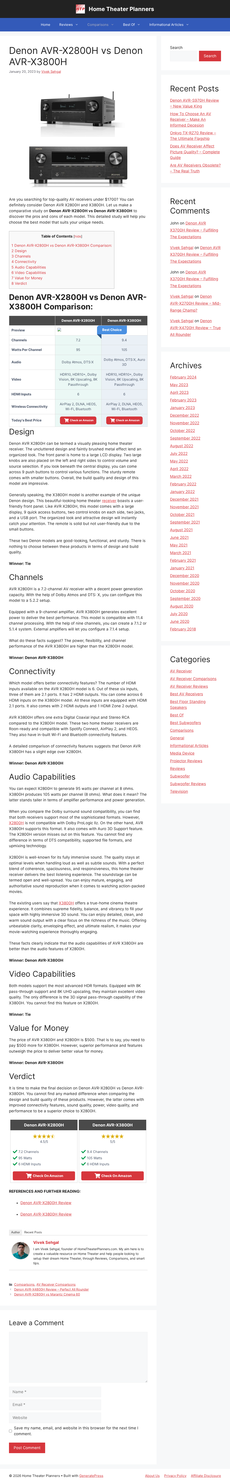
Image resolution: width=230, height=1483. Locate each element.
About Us (152, 1476)
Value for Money (26, 278)
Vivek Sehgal (46, 1242)
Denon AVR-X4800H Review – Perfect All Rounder (51, 1289)
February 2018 (183, 629)
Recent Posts (33, 1232)
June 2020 (179, 621)
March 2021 (180, 553)
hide (78, 236)
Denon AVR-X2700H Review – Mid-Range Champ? (195, 303)
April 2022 (179, 469)
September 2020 (185, 598)
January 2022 (182, 491)
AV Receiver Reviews (189, 686)
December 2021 (184, 499)
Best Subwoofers (185, 723)
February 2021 (183, 560)
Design (19, 251)
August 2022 (181, 446)
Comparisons (97, 24)
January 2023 (182, 407)
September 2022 (185, 438)
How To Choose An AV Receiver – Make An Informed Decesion (190, 120)
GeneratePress (91, 1476)
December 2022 (184, 415)
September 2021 (185, 522)
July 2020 (179, 614)
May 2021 (179, 545)
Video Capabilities (28, 272)
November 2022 (184, 423)
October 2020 (182, 591)
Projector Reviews (186, 761)
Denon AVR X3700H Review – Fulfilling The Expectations (194, 230)
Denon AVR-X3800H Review (46, 1214)
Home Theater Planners (121, 9)
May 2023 (179, 385)
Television (179, 791)
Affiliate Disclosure (206, 1476)
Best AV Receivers (186, 694)
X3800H (66, 903)
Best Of (129, 24)
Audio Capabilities (28, 267)
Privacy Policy (175, 1476)
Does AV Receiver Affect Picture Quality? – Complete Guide (195, 152)
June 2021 (179, 537)
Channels (21, 256)
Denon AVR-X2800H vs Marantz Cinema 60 (47, 1294)
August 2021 (181, 530)
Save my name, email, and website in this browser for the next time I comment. (76, 1431)
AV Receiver (181, 671)
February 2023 (183, 400)
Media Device (182, 753)
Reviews (66, 24)
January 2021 (182, 568)
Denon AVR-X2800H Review (45, 1203)
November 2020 (184, 583)
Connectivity (23, 261)
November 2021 (184, 507)
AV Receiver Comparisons (56, 1284)
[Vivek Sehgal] (21, 1258)
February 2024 (183, 377)
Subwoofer (180, 776)
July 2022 (179, 453)
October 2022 (182, 430)
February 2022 (183, 484)
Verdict (19, 283)
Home (45, 24)
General (177, 738)
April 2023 (179, 392)
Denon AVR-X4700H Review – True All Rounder (195, 328)
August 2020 (181, 606)
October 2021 (182, 514)
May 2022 (179, 461)
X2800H (16, 823)
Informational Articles (166, 24)
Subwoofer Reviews (188, 784)
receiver (109, 500)
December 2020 (184, 575)
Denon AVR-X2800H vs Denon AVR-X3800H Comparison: (61, 245)
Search (176, 47)
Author (15, 1232)
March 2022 (181, 476)
